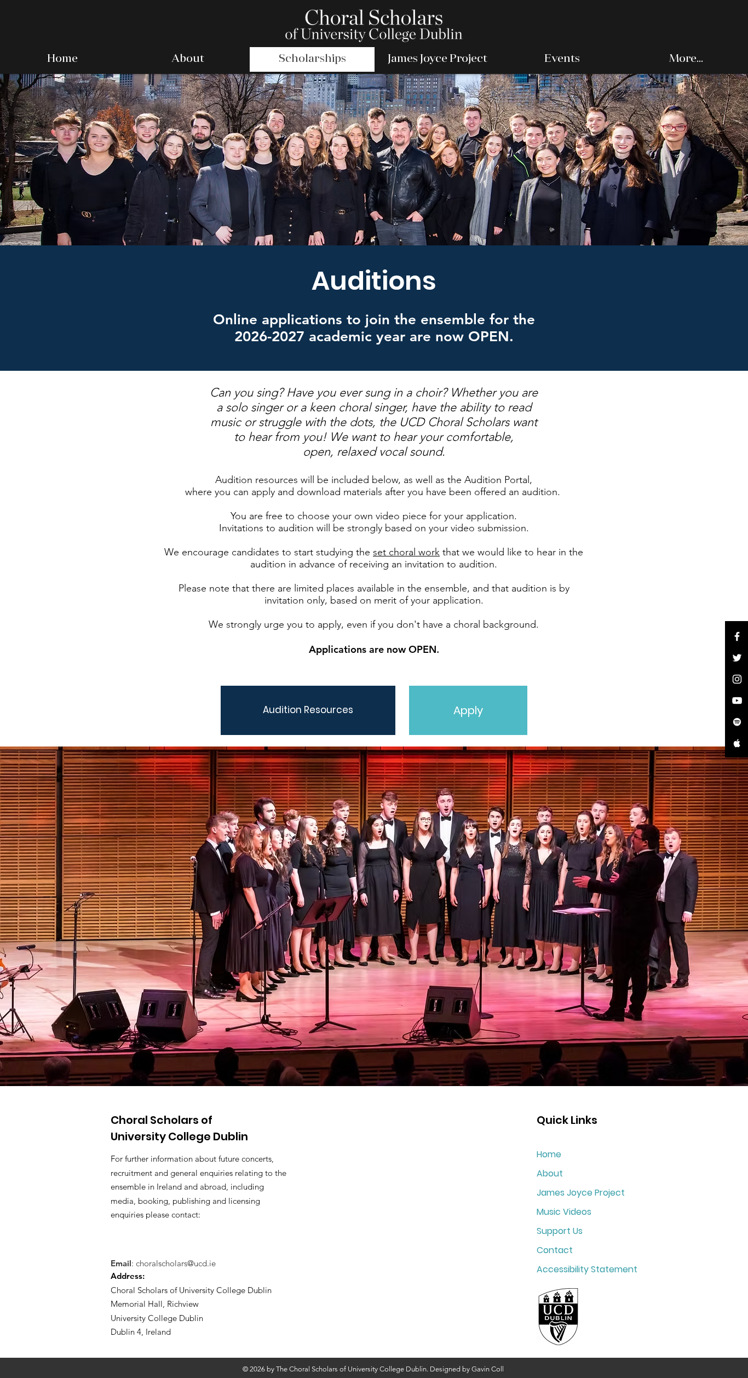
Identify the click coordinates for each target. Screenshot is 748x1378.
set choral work (406, 552)
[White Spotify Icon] (737, 722)
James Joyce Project (581, 1192)
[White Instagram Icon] (737, 679)
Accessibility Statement (587, 1269)
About (550, 1173)
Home (549, 1154)
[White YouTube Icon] (737, 700)
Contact (555, 1250)
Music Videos (564, 1211)
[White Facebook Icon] (737, 636)
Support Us (560, 1231)
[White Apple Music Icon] (737, 743)
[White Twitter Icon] (737, 658)
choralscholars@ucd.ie (176, 1263)
